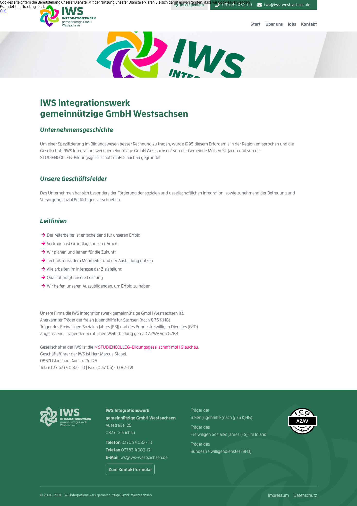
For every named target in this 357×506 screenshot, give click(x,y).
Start (255, 24)
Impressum (278, 495)
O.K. (3, 11)
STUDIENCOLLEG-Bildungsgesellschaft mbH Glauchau (148, 347)
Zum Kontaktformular (130, 469)
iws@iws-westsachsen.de (143, 457)
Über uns (274, 24)
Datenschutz (305, 495)
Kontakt (309, 24)
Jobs (292, 24)
